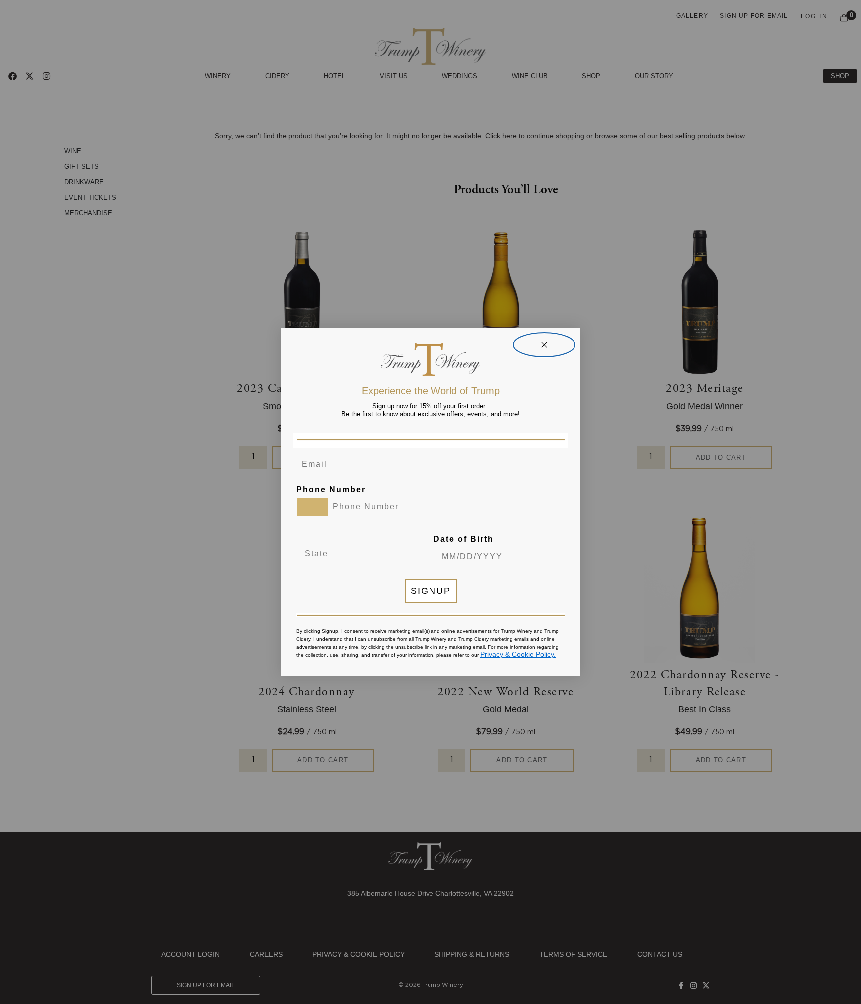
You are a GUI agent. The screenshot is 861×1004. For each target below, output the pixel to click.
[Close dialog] (544, 345)
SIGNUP (431, 591)
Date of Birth (463, 539)
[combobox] (312, 507)
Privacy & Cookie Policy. (518, 654)
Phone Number (331, 489)
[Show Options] (393, 553)
